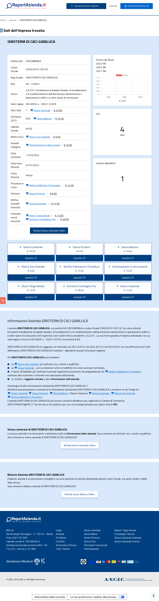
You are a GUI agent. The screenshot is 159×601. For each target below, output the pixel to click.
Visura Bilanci (91, 534)
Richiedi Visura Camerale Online (49, 230)
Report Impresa (78, 393)
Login (59, 530)
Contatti (60, 541)
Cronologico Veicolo (124, 534)
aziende (13, 20)
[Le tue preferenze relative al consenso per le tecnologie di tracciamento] (154, 596)
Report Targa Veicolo (125, 530)
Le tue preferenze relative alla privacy (93, 597)
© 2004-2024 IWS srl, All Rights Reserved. (26, 579)
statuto (18, 379)
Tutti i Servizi (63, 549)
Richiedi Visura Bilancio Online (79, 494)
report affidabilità (22, 371)
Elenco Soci (90, 541)
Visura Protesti (92, 537)
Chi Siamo (61, 537)
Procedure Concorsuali (95, 545)
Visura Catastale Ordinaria (127, 537)
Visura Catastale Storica (127, 541)
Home (3, 20)
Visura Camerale (92, 530)
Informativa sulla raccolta (50, 597)
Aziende (113, 6)
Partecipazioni (91, 549)
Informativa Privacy (66, 545)
